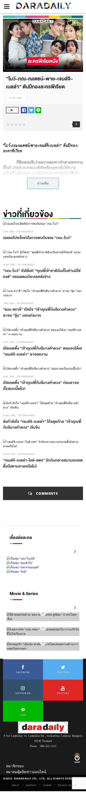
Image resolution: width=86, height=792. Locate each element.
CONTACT (31, 785)
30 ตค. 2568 (9, 454)
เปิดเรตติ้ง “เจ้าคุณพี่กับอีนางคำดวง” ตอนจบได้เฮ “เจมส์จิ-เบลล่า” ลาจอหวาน (42, 351)
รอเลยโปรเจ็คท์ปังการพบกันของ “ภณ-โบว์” (37, 238)
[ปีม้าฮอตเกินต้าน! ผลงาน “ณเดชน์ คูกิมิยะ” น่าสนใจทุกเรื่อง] (43, 613)
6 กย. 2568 (16, 98)
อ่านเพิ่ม (43, 183)
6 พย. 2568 (8, 376)
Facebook (23, 672)
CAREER (47, 785)
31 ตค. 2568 (9, 415)
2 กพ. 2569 (8, 231)
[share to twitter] (31, 110)
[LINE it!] (38, 110)
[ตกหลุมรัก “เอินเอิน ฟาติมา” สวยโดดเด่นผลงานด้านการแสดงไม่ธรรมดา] (43, 642)
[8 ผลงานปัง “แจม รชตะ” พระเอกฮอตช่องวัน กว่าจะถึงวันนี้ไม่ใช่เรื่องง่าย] (43, 628)
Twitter (63, 672)
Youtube (63, 693)
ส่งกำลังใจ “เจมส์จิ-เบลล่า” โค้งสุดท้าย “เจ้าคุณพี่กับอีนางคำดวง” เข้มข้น (42, 424)
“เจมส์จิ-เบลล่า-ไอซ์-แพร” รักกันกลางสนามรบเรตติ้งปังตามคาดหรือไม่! (43, 463)
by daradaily (25, 231)
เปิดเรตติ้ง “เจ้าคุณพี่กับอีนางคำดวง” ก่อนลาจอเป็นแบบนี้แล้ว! (41, 386)
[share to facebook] (24, 110)
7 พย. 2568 (8, 303)
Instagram (23, 693)
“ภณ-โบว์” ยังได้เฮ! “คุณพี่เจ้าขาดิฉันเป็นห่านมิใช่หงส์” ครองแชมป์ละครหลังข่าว (42, 274)
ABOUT (16, 785)
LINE (23, 715)
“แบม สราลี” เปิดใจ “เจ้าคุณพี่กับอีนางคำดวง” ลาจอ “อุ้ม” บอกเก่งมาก (39, 312)
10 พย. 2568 (9, 264)
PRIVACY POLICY (67, 785)
